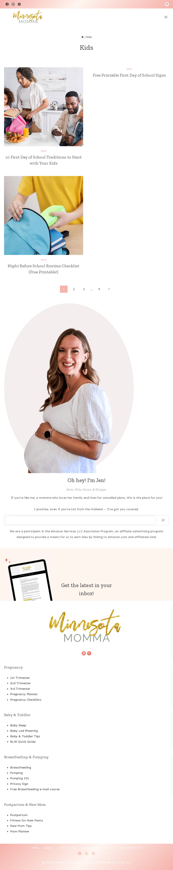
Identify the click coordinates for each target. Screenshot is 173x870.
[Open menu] (166, 17)
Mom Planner (19, 831)
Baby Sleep (18, 725)
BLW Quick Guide (22, 742)
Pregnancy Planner (24, 694)
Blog (109, 848)
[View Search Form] (167, 4)
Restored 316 (121, 862)
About (49, 848)
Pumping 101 (19, 778)
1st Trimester (20, 678)
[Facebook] (7, 4)
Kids (43, 151)
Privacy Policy (130, 848)
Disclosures (91, 848)
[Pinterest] (19, 4)
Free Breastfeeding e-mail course (35, 789)
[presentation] (43, 106)
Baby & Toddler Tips (25, 736)
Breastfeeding (20, 767)
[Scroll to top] (165, 857)
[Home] (82, 37)
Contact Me (68, 848)
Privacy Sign (19, 784)
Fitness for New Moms (26, 820)
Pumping (16, 773)
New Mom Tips (21, 826)
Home (35, 848)
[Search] (163, 520)
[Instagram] (13, 4)
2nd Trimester (20, 683)
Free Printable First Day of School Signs (129, 75)
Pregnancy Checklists (25, 700)
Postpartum (19, 815)
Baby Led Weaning (24, 731)
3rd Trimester (20, 689)
